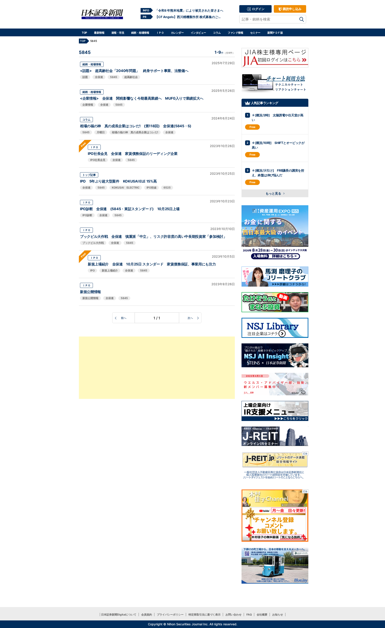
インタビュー (198, 32)
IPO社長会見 (97, 160)
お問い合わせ (233, 614)
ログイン (257, 9)
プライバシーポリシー (170, 614)
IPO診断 (87, 215)
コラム (217, 32)
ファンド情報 (235, 32)
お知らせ (277, 614)
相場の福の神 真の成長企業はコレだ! (135, 132)
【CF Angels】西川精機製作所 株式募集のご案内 (189, 17)
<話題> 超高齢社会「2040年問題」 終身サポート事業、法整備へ (134, 70)
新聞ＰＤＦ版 (275, 32)
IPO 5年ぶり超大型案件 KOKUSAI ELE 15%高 (118, 181)
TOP (84, 32)
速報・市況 (117, 32)
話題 (85, 77)
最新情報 (99, 32)
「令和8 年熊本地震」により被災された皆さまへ (189, 10)
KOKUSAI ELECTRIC (125, 187)
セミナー (255, 32)
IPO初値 (151, 187)
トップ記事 (89, 174)
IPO (92, 270)
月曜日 (101, 132)
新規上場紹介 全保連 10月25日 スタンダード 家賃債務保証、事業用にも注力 (152, 264)
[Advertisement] (157, 368)
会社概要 (262, 614)
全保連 (99, 77)
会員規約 (146, 614)
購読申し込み (291, 9)
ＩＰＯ (160, 32)
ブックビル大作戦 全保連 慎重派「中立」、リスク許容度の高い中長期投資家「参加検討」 (153, 236)
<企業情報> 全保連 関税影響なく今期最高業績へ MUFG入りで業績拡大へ (141, 98)
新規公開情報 (90, 291)
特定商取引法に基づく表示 (204, 614)
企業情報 (87, 104)
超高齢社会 (131, 77)
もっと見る (274, 193)
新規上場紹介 (110, 270)
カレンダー (177, 32)
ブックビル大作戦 (93, 242)
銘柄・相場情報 (140, 32)
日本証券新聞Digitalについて (118, 614)
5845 (113, 77)
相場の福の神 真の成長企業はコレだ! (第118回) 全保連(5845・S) (135, 126)
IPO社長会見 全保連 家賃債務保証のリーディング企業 (132, 153)
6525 (167, 187)
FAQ (249, 614)
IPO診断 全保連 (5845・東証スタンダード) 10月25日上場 (130, 209)
